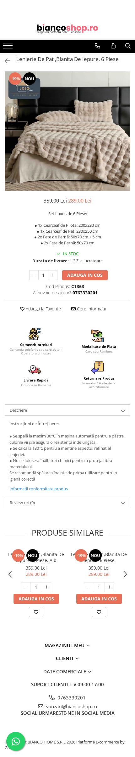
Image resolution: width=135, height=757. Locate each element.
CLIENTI (65, 658)
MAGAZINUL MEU (65, 645)
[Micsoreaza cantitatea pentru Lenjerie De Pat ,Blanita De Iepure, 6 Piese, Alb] (25, 587)
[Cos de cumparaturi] (113, 46)
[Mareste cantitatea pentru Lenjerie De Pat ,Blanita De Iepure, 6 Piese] (52, 275)
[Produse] (8, 47)
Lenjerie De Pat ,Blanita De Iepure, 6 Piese (99, 557)
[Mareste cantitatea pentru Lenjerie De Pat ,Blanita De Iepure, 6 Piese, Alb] (46, 587)
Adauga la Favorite (42, 309)
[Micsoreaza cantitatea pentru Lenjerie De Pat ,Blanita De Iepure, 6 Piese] (34, 275)
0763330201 (71, 697)
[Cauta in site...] (128, 46)
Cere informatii (91, 309)
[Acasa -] (67, 29)
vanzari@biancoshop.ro (71, 706)
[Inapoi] (4, 61)
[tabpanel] (67, 131)
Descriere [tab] (18, 410)
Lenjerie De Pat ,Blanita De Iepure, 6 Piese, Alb (36, 557)
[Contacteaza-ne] (97, 46)
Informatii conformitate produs (38, 489)
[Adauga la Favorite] (36, 612)
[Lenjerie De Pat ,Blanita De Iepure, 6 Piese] (67, 131)
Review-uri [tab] (22, 502)
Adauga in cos (85, 275)
